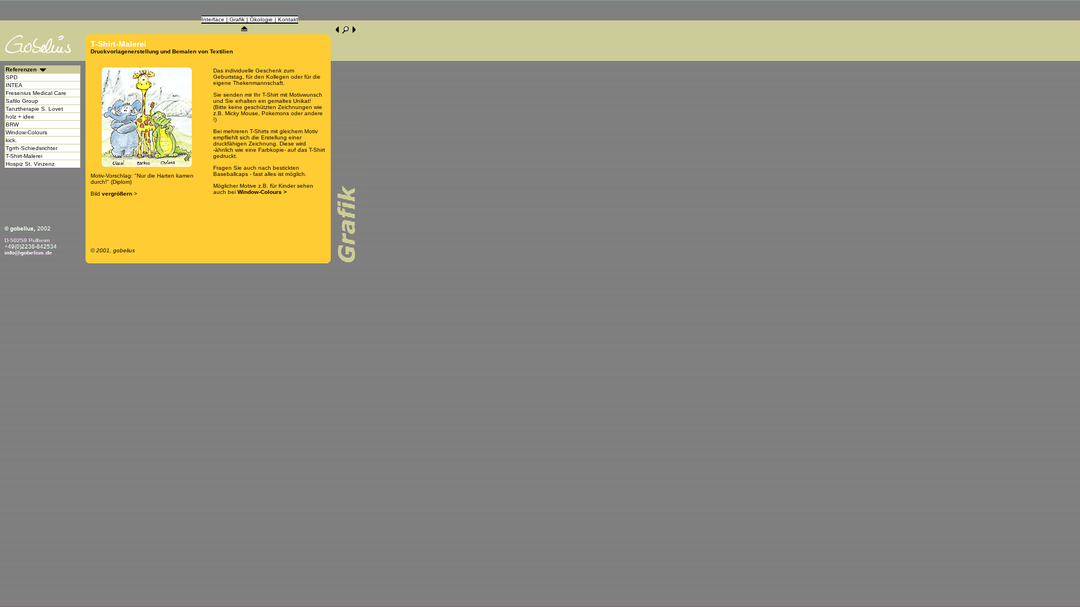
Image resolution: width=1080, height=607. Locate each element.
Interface (212, 19)
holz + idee (20, 117)
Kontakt (288, 19)
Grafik (237, 19)
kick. (11, 140)
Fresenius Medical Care (36, 93)
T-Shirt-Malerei (24, 156)
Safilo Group (22, 101)
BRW (12, 124)
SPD (11, 77)
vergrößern (117, 194)
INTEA (14, 85)
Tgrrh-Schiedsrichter (31, 148)
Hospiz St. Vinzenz (30, 164)
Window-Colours (26, 132)
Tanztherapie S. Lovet (34, 109)
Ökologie (261, 19)
